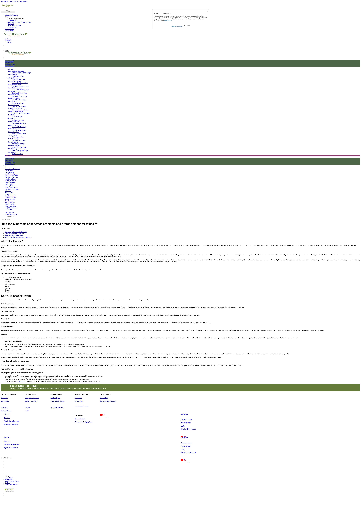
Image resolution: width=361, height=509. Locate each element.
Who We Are (4, 398)
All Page (10, 69)
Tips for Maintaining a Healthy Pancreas (18, 237)
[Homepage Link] (16, 36)
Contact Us (4, 407)
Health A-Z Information (57, 401)
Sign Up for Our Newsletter (108, 401)
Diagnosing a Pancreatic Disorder (16, 232)
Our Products (5, 401)
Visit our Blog (104, 398)
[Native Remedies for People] (8, 7)
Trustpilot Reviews (6, 411)
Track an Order (12, 27)
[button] (187, 26)
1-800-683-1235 (13, 20)
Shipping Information (31, 401)
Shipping (11, 24)
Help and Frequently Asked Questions (19, 22)
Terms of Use (9, 478)
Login (10, 42)
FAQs (26, 411)
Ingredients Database (57, 407)
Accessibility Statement (8, 1)
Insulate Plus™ (21, 381)
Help (6, 17)
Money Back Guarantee (32, 398)
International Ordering (11, 15)
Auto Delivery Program (81, 406)
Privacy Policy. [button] (168, 20)
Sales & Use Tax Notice (12, 481)
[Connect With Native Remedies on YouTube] (101, 416)
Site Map (7, 483)
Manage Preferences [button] (177, 26)
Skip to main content (21, 1)
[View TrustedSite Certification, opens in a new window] (9, 492)
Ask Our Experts (55, 398)
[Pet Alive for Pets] (8, 12)
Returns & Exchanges (14, 25)
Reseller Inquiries (80, 419)
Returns (27, 407)
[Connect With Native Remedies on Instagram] (104, 416)
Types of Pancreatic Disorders (14, 233)
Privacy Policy (9, 479)
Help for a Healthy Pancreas (14, 235)
